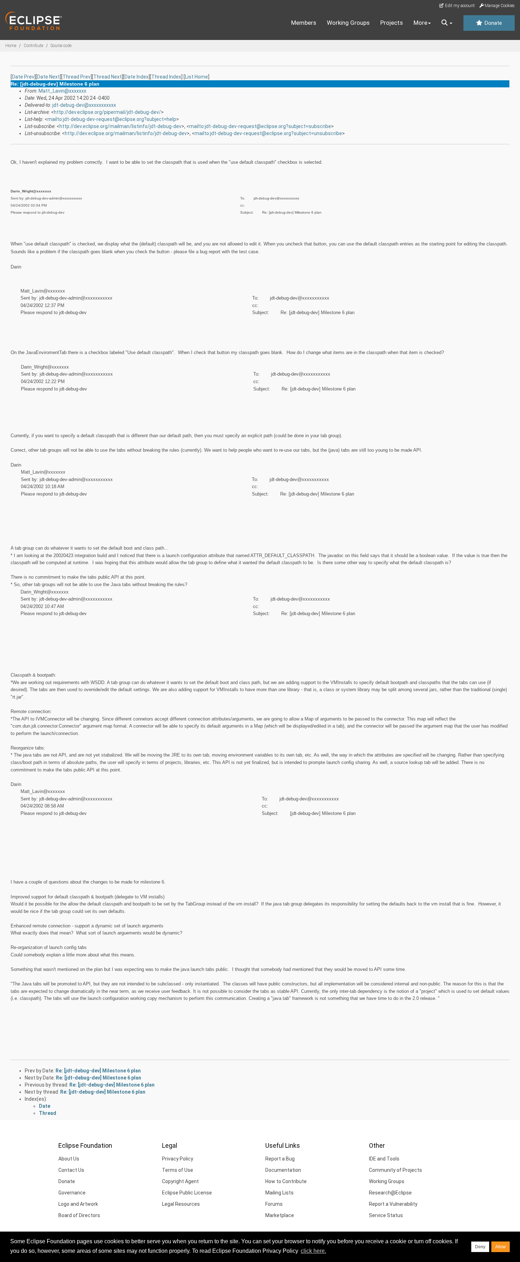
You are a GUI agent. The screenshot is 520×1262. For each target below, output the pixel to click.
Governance (72, 1193)
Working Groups (348, 22)
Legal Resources (181, 1204)
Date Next (48, 77)
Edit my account (459, 5)
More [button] (420, 22)
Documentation (283, 1170)
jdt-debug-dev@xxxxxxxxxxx (84, 105)
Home (10, 45)
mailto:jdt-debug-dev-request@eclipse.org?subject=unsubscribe (268, 133)
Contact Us (71, 1170)
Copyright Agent (180, 1181)
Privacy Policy (177, 1159)
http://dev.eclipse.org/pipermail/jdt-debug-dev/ (107, 112)
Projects (391, 22)
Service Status (386, 1215)
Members (303, 22)
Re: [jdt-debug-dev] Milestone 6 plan (98, 1070)
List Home (196, 77)
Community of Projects (395, 1170)
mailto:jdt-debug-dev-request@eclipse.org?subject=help (111, 119)
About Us (68, 1159)
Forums (274, 1204)
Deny (480, 1246)
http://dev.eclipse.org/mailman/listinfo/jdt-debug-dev (120, 126)
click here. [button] (313, 1251)
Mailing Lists (279, 1193)
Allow (500, 1246)
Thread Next (107, 77)
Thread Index (166, 77)
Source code (61, 45)
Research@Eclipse (390, 1193)
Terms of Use (177, 1170)
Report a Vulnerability (393, 1204)
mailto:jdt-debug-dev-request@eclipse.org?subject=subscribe (260, 126)
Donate (492, 23)
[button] (446, 23)
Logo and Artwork (78, 1204)
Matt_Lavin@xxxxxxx (62, 91)
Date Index (137, 77)
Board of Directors (79, 1215)
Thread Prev (77, 77)
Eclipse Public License (187, 1193)
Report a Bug (280, 1159)
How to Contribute (286, 1181)
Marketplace (279, 1215)
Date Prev (23, 77)
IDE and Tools (384, 1159)
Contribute (33, 45)
